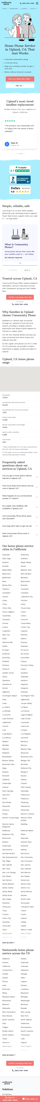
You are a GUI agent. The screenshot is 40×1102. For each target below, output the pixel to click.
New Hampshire (8, 1012)
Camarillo (25, 589)
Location (24, 8)
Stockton (6, 903)
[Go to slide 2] (17, 153)
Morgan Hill (25, 760)
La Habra (6, 707)
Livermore (25, 726)
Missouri (5, 1004)
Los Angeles (26, 734)
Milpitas (5, 749)
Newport (24, 772)
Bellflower (6, 578)
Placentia (6, 806)
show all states (8, 1055)
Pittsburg (24, 802)
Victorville (6, 926)
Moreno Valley (8, 760)
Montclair (24, 753)
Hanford (24, 680)
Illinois (5, 981)
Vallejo (23, 922)
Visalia (23, 926)
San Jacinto (25, 865)
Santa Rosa (7, 895)
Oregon (5, 1027)
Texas (4, 1039)
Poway (4, 814)
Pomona (5, 810)
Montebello (7, 757)
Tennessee (25, 1035)
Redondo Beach (27, 830)
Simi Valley (6, 899)
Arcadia (5, 566)
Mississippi (25, 1000)
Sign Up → (20, 85)
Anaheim (24, 558)
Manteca (24, 741)
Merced (24, 745)
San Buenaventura (9, 857)
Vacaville (6, 922)
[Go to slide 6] (23, 153)
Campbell (6, 593)
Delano (23, 638)
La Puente (25, 711)
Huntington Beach (9, 696)
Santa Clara (26, 884)
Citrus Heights (8, 612)
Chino (23, 604)
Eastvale (24, 646)
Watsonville (7, 933)
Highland (6, 692)
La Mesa (24, 707)
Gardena (24, 673)
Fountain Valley (27, 665)
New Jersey (25, 1012)
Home (4, 8)
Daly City (6, 635)
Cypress (24, 631)
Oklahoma (25, 1023)
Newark (5, 772)
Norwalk (5, 776)
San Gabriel (7, 865)
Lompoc (24, 730)
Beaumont (6, 574)
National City (26, 768)
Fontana (5, 665)
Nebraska (6, 1008)
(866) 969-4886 (28, 3)
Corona (5, 623)
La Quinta (6, 715)
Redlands (6, 830)
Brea (4, 581)
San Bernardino (8, 853)
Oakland (5, 779)
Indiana (24, 981)
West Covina (26, 933)
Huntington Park (27, 696)
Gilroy (4, 677)
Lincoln (5, 726)
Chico (4, 604)
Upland (24, 918)
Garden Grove (8, 673)
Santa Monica (26, 891)
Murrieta (24, 764)
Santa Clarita (7, 888)
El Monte (6, 654)
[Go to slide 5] (22, 153)
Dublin (5, 646)
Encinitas (6, 658)
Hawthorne (6, 684)
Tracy (4, 911)
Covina (5, 627)
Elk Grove (25, 654)
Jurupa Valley (26, 703)
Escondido (25, 658)
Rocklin (5, 842)
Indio (4, 699)
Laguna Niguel (27, 715)
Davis (4, 638)
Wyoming (24, 1050)
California (33, 8)
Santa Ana (25, 880)
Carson (5, 597)
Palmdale (25, 791)
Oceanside (6, 783)
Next (26, 270)
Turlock (5, 914)
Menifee (5, 745)
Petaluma (25, 799)
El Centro (24, 650)
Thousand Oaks (27, 907)
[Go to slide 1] (16, 153)
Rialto (23, 834)
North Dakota (26, 1020)
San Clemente (27, 857)
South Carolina (27, 1031)
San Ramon (7, 880)
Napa (4, 768)
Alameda (6, 555)
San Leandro (26, 869)
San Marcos (25, 872)
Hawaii (5, 978)
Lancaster (25, 722)
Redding (24, 824)
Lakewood (6, 722)
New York (24, 1016)
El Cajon (5, 650)
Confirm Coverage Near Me (20, 297)
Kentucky (6, 989)
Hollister (24, 692)
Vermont (5, 1042)
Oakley (23, 779)
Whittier (24, 937)
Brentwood (25, 581)
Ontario (24, 783)
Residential (14, 8)
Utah (23, 1039)
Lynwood (24, 738)
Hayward (24, 684)
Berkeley (24, 578)
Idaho (23, 978)
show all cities (7, 942)
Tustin (23, 914)
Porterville (25, 810)
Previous (14, 270)
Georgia (24, 974)
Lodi (4, 730)
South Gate (25, 899)
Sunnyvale (25, 903)
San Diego (6, 861)
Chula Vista (25, 608)
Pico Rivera (6, 802)
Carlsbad (24, 593)
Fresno (23, 669)
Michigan (24, 997)
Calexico (5, 589)
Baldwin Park (26, 570)
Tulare (23, 911)
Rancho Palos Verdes (26, 819)
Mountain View (8, 764)
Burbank (24, 585)
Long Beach (7, 734)
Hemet (5, 688)
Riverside (24, 838)
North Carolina (8, 1020)
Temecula (6, 907)
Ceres (4, 600)
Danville (24, 635)
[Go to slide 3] (19, 153)
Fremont (5, 669)
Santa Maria (7, 891)
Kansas (24, 985)
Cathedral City (27, 597)
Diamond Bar (7, 642)
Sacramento (7, 850)
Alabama (6, 959)
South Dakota (8, 1035)
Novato (24, 776)
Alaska (23, 959)
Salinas (24, 850)
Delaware (24, 970)
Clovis (23, 612)
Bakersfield (6, 570)
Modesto (5, 753)
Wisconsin (6, 1050)
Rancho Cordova (27, 814)
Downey (24, 642)
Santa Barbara (8, 884)
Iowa (4, 985)
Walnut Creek (26, 930)
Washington (7, 1046)
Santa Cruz (25, 888)
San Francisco (26, 861)
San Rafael (25, 876)
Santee (24, 895)
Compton (6, 619)
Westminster (7, 937)
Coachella (6, 616)
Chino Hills (6, 608)
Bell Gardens (26, 574)
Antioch (5, 562)
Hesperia (24, 688)
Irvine (4, 703)
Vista (4, 930)
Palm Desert (26, 787)
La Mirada (6, 711)
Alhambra (25, 555)
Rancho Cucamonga (10, 818)
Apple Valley (26, 562)
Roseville (24, 846)
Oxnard (5, 787)
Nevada (24, 1008)
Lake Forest (25, 719)
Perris (4, 799)
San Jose (6, 869)
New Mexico (7, 1016)
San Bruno (25, 853)
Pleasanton (25, 806)
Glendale (24, 677)
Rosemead (6, 846)
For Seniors (7, 1094)
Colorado (24, 966)
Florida (5, 974)
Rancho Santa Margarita (8, 825)
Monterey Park (27, 757)
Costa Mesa (25, 623)
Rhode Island (7, 1031)
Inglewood (25, 699)
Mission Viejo (26, 749)
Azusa (23, 566)
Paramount (25, 795)
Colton (23, 616)
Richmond (6, 838)
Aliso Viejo (6, 558)
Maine (4, 993)
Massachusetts (8, 997)
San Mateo (6, 876)
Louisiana (24, 989)
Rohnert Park (26, 842)
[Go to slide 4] (20, 153)
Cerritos (24, 600)
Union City (6, 918)
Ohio (4, 1023)
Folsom (24, 661)
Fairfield (5, 661)
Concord (24, 619)
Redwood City (8, 834)
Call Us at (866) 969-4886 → (20, 79)
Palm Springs (7, 791)
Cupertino (6, 631)
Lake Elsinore (7, 719)
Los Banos (6, 738)
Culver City (25, 627)
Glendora (6, 680)
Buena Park (7, 585)
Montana (24, 1004)
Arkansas (24, 962)
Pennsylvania (26, 1027)
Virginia (24, 1042)
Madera (5, 741)
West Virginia (26, 1046)
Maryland (24, 993)
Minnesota (6, 1000)
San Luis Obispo (9, 872)
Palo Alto (6, 795)
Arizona (5, 962)
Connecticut (7, 970)
